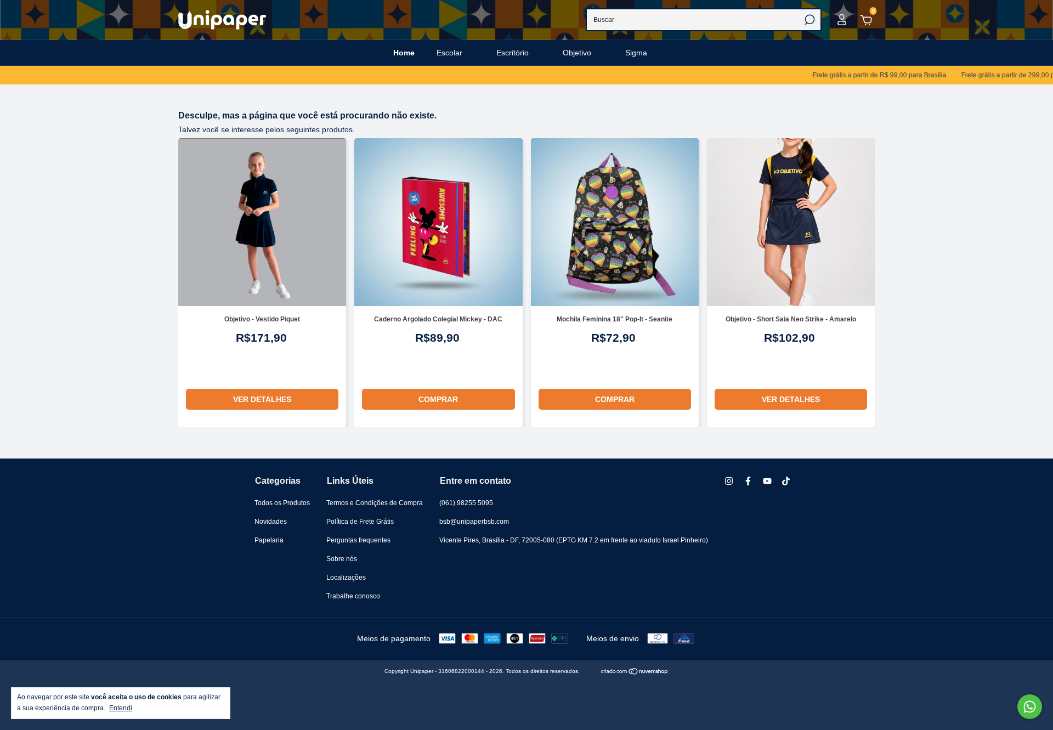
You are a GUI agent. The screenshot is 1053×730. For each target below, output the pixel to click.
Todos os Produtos (282, 503)
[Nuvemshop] (635, 672)
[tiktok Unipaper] (786, 481)
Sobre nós (341, 559)
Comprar (438, 399)
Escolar (449, 52)
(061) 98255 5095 (466, 503)
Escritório (512, 52)
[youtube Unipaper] (767, 481)
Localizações (346, 577)
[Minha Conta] (842, 22)
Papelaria (269, 540)
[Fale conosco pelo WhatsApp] (1029, 706)
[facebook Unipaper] (748, 481)
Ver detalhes (262, 399)
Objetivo (577, 52)
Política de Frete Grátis (360, 521)
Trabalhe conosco (353, 596)
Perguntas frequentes (358, 540)
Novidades (270, 521)
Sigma (636, 52)
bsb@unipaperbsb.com (474, 521)
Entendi (120, 708)
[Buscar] (809, 20)
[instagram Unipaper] (728, 481)
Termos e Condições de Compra (374, 503)
